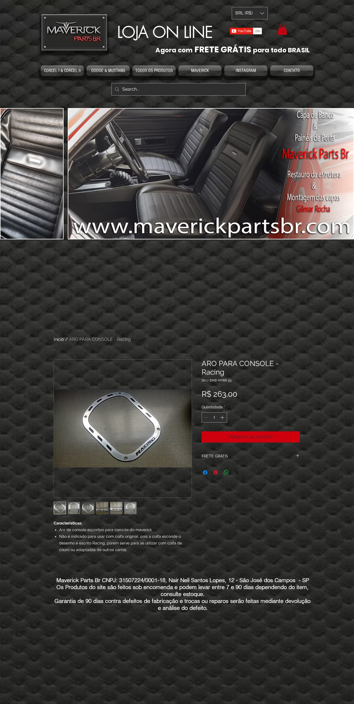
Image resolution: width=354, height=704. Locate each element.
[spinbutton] (214, 417)
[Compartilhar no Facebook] (205, 472)
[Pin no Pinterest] (215, 472)
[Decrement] (205, 417)
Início (59, 339)
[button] (282, 29)
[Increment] (222, 417)
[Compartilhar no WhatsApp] (226, 472)
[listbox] (250, 13)
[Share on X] (236, 472)
